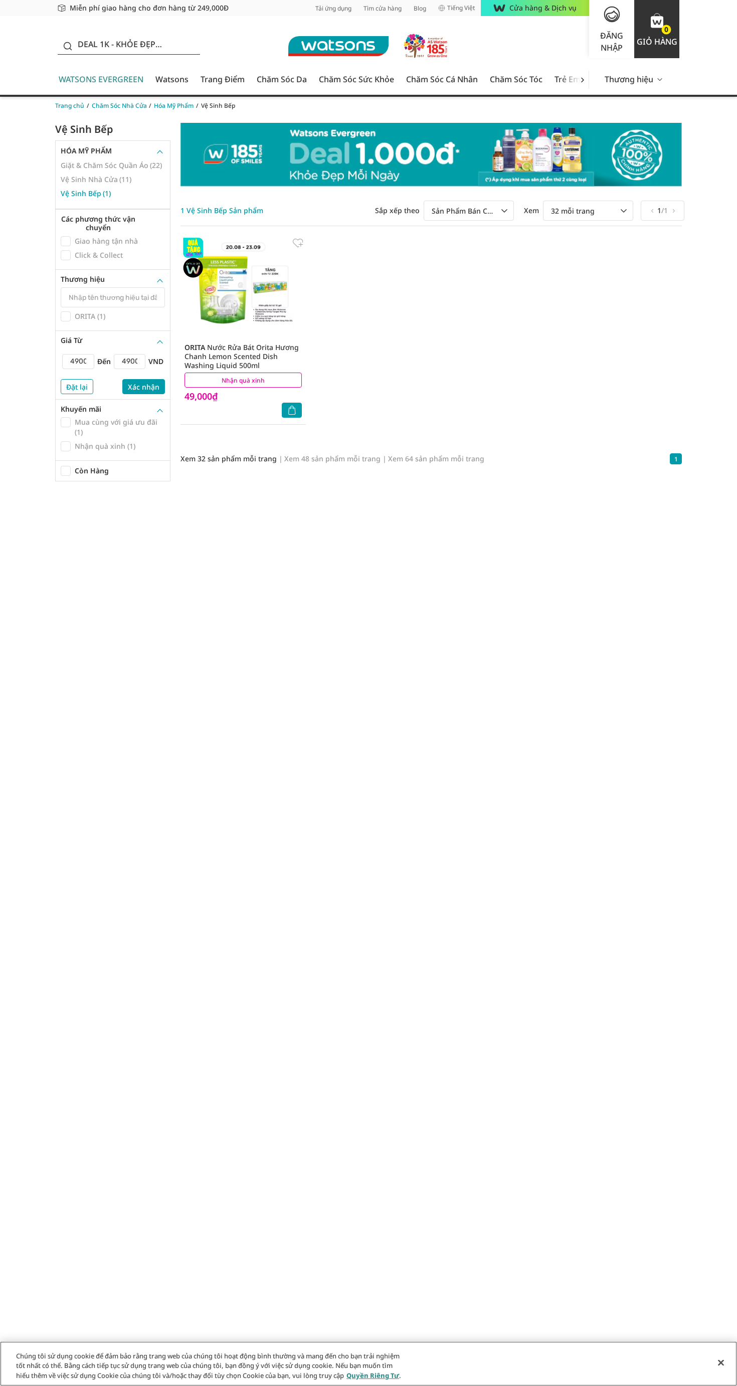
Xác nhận (143, 387)
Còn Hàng (92, 470)
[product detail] (243, 289)
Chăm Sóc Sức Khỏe (356, 79)
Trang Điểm (223, 79)
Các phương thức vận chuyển (98, 223)
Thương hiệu (629, 79)
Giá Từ (71, 340)
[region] (368, 1363)
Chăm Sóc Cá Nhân (442, 79)
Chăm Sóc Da (282, 79)
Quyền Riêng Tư (372, 1375)
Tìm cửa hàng (382, 8)
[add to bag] (292, 410)
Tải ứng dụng (333, 8)
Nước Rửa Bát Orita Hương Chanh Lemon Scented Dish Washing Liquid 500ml (242, 356)
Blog (420, 8)
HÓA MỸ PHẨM (86, 150)
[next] (582, 79)
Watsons (172, 79)
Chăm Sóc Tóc (516, 79)
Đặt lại (77, 387)
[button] (656, 29)
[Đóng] (721, 1362)
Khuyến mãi (81, 409)
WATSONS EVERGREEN (101, 79)
